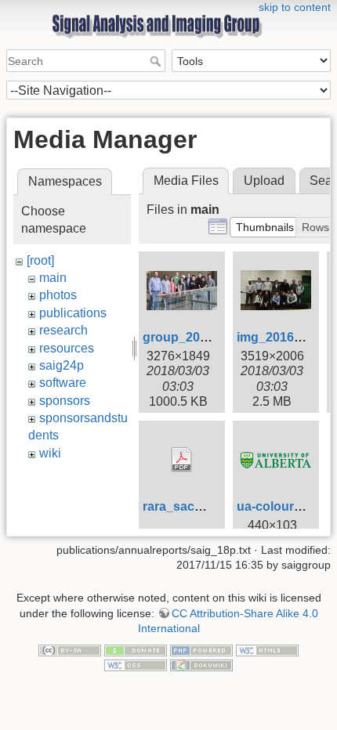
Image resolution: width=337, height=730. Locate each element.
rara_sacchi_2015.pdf (206, 506)
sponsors (64, 400)
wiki (50, 453)
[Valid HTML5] (267, 649)
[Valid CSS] (135, 665)
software (62, 382)
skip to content (295, 7)
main (53, 277)
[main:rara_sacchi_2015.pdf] (182, 460)
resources (66, 348)
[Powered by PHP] (201, 649)
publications (73, 313)
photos (58, 295)
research (63, 330)
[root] (40, 260)
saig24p (61, 365)
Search (157, 61)
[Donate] (135, 649)
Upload (264, 180)
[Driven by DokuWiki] (201, 665)
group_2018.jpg (189, 337)
